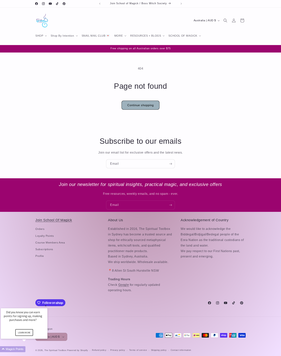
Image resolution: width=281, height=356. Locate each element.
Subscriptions (44, 249)
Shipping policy (159, 350)
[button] (40, 36)
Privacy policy (117, 350)
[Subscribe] (170, 163)
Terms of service (138, 350)
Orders (40, 228)
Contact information (181, 350)
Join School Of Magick (53, 220)
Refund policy (99, 350)
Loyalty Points (44, 235)
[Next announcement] (181, 3)
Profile (39, 255)
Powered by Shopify (77, 350)
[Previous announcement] (100, 3)
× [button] (45, 305)
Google (123, 284)
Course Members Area (50, 242)
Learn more (24, 332)
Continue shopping (140, 105)
